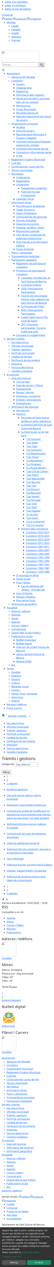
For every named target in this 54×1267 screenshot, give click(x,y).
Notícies (11, 928)
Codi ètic (11, 1076)
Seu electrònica (15, 723)
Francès (15, 40)
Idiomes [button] (11, 22)
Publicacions (14, 932)
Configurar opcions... (12, 1256)
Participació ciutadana (19, 1101)
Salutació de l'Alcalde (18, 1061)
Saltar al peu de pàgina (18, 9)
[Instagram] (34, 18)
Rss (8, 1187)
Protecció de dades (17, 1211)
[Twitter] (7, 18)
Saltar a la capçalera (16, 1)
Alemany (16, 36)
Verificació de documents (21, 741)
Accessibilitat (14, 1218)
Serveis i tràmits (17, 716)
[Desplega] (29, 716)
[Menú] (3, 70)
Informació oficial (17, 1090)
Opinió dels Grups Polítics (21, 1180)
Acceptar (38, 1262)
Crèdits (11, 1204)
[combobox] (27, 764)
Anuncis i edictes (16, 1158)
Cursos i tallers (15, 1172)
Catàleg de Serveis (17, 737)
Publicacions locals (17, 1183)
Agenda (11, 918)
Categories (8, 764)
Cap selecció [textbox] (23, 764)
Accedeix (7, 958)
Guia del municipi (16, 1144)
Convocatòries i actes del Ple (23, 1079)
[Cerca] (41, 64)
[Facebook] (20, 18)
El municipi (8, 1140)
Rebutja (14, 1262)
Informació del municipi (20, 1147)
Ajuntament (8, 1058)
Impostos (12, 744)
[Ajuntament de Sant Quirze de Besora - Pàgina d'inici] (20, 56)
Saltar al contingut (15, 5)
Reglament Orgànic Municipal (23, 1072)
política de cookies (30, 1252)
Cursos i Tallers (15, 925)
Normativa (13, 1086)
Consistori (12, 1065)
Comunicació (14, 1176)
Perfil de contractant (18, 734)
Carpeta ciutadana (17, 752)
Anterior (6, 1000)
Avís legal (12, 1215)
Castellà (15, 29)
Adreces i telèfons (12, 1190)
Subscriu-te (8, 1026)
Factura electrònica (17, 748)
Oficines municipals (18, 727)
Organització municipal (20, 1068)
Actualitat (7, 1154)
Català (14, 26)
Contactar (7, 15)
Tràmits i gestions (17, 730)
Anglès (15, 33)
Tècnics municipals (17, 1083)
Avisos (10, 921)
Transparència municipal (20, 1097)
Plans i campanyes (17, 1094)
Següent (16, 1000)
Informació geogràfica (19, 1151)
